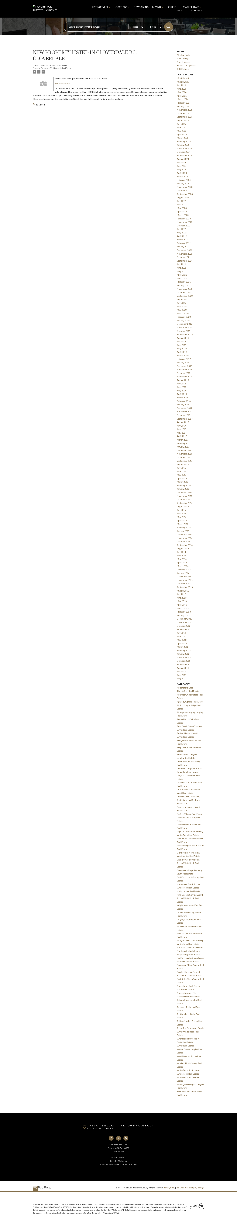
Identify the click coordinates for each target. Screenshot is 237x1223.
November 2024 (184, 148)
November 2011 (184, 657)
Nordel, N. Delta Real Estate (190, 947)
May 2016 (182, 474)
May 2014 (182, 559)
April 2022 (182, 236)
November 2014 (184, 538)
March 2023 (182, 215)
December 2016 (184, 450)
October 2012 (183, 625)
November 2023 (184, 187)
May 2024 (182, 169)
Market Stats (191, 7)
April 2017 (182, 436)
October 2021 (183, 257)
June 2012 (181, 636)
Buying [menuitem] (156, 7)
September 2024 (185, 155)
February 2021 (184, 281)
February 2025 (184, 141)
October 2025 (183, 113)
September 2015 (185, 503)
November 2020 (184, 288)
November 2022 (184, 222)
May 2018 (182, 390)
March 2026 (182, 99)
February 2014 (184, 569)
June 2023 (181, 204)
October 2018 (183, 373)
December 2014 (184, 534)
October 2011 (183, 660)
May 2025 (182, 130)
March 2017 (182, 439)
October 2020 (183, 292)
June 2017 (181, 429)
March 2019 (182, 355)
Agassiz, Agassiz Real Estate (190, 701)
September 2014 (185, 545)
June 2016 (181, 471)
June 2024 (181, 166)
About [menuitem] (181, 10)
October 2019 (183, 331)
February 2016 (184, 485)
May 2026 (182, 92)
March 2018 (182, 397)
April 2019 (182, 352)
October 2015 (183, 499)
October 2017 (183, 415)
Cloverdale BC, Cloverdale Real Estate (56, 68)
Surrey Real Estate (185, 1045)
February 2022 (184, 243)
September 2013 (185, 587)
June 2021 (181, 267)
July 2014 (181, 552)
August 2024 (183, 159)
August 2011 (183, 668)
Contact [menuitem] (196, 10)
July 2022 (181, 229)
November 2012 (184, 622)
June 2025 (181, 127)
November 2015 (184, 496)
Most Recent (183, 78)
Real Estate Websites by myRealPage (190, 1188)
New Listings (183, 58)
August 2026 (183, 81)
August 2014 (183, 548)
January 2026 (183, 106)
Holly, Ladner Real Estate (188, 891)
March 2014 (182, 566)
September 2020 (185, 295)
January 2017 (183, 446)
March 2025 (182, 137)
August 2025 (183, 120)
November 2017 (184, 411)
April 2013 (182, 604)
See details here (62, 83)
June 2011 (181, 675)
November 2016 (184, 453)
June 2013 (181, 597)
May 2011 (182, 678)
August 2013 (183, 590)
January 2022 (183, 246)
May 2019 (182, 348)
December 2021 (184, 250)
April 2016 (182, 478)
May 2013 (182, 601)
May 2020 (182, 309)
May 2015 (182, 517)
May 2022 (182, 232)
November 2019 (184, 327)
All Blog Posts (183, 54)
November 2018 (184, 369)
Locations (121, 7)
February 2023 (184, 218)
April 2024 (182, 173)
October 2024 (183, 151)
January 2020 (183, 320)
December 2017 (184, 408)
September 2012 (185, 629)
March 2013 (182, 608)
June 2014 (181, 555)
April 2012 (182, 643)
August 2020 (183, 299)
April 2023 (182, 211)
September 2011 (185, 664)
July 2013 (181, 594)
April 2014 (182, 562)
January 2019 (183, 362)
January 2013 (183, 615)
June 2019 (181, 345)
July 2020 (181, 302)
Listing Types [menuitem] (100, 7)
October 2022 (183, 225)
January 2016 (183, 488)
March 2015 (182, 524)
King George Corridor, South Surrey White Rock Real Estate (190, 898)
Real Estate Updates (186, 65)
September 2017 (185, 418)
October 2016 (183, 457)
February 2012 (184, 650)
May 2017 (182, 432)
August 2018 (183, 380)
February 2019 (184, 359)
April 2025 (182, 134)
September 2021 (185, 260)
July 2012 (181, 632)
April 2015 (182, 520)
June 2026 (181, 88)
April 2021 (182, 274)
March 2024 (182, 176)
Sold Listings (183, 69)
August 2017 (183, 422)
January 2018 (183, 404)
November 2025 (184, 109)
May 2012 (182, 639)
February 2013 (184, 611)
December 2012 (184, 618)
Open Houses (183, 62)
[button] (111, 1138)
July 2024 (181, 162)
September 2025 (185, 116)
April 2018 (182, 394)
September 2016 (185, 460)
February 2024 (184, 180)
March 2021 (182, 278)
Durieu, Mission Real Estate (189, 814)
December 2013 (184, 576)
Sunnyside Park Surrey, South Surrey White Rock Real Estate (190, 1031)
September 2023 (185, 194)
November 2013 (184, 580)
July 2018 (181, 383)
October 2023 (183, 190)
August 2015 (183, 506)
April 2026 (182, 95)
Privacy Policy (169, 1188)
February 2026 (184, 102)
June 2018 (181, 387)
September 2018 (185, 376)
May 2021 (182, 271)
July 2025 (181, 123)
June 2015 (181, 513)
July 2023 (181, 201)
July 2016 (181, 467)
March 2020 (182, 313)
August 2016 (183, 464)
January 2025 (183, 144)
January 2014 (183, 573)
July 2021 (181, 264)
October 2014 (183, 541)
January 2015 (183, 531)
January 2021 (183, 285)
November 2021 (184, 253)
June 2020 (181, 306)
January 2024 (183, 183)
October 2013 (183, 583)
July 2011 (181, 671)
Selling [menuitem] (172, 7)
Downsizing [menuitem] (141, 7)
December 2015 (184, 492)
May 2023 (182, 208)
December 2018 (184, 366)
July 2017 (181, 425)
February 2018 (184, 401)
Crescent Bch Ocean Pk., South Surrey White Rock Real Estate (188, 800)
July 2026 (181, 85)
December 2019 (184, 323)
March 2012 (182, 646)
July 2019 (181, 341)
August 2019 (183, 338)
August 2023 (183, 197)
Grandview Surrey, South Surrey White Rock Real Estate (188, 863)
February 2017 (184, 443)
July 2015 (181, 510)
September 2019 (185, 334)
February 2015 (184, 527)
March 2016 (182, 481)
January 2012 (183, 653)
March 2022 (182, 239)
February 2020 (184, 316)
